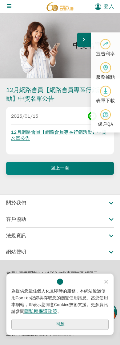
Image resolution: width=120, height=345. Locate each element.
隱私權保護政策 (40, 311)
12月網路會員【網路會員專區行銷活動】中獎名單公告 (58, 135)
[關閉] (106, 281)
